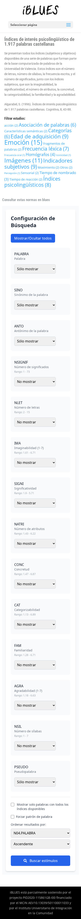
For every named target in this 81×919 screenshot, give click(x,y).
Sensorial (30, 173)
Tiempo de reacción (26, 179)
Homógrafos (40, 154)
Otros (66, 167)
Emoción (23, 142)
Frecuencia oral (14, 155)
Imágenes (23, 160)
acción (11, 125)
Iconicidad (63, 155)
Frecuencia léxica (45, 148)
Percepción (12, 173)
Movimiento (48, 167)
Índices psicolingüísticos (32, 181)
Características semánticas (25, 131)
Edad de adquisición (39, 136)
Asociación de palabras (47, 124)
